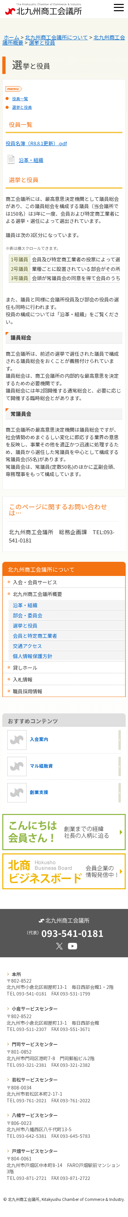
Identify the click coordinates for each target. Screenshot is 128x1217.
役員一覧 (20, 98)
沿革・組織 (31, 159)
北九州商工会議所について (56, 37)
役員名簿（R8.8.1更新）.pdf (36, 143)
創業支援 (39, 792)
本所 (16, 974)
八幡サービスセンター (35, 1115)
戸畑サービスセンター (35, 1151)
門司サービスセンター (35, 1044)
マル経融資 (41, 765)
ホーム (11, 37)
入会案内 (39, 739)
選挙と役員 (42, 42)
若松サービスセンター (35, 1079)
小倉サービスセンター (35, 1008)
